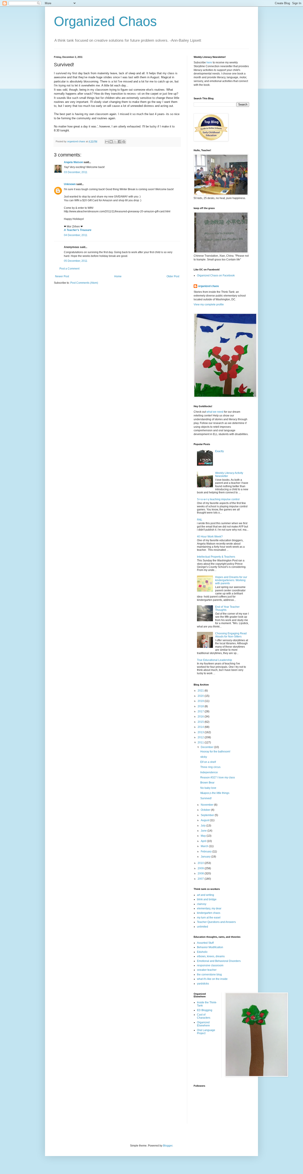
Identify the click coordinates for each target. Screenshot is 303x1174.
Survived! (206, 798)
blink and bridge (206, 899)
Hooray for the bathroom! (215, 751)
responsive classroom (210, 965)
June (204, 830)
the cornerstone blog (209, 974)
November (207, 804)
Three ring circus (210, 767)
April (204, 841)
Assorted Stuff (205, 942)
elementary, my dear (209, 908)
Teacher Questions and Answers (216, 922)
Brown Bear (207, 782)
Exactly (219, 451)
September (208, 815)
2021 (201, 690)
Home (118, 276)
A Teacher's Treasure (77, 230)
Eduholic (202, 951)
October (206, 809)
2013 (201, 732)
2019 (201, 701)
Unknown (70, 184)
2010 (201, 863)
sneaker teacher (206, 969)
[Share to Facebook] (119, 141)
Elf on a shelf (208, 762)
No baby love (208, 787)
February (206, 851)
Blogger (167, 1145)
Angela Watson (73, 162)
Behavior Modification (210, 947)
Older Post (173, 276)
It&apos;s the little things (214, 793)
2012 (201, 737)
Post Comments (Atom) (84, 282)
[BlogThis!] (111, 141)
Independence (209, 772)
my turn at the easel (208, 917)
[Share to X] (115, 141)
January (206, 856)
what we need (215, 411)
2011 (201, 742)
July (203, 825)
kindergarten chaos (208, 912)
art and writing (205, 895)
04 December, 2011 (75, 235)
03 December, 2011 (75, 172)
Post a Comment (69, 268)
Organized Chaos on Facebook (216, 275)
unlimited (202, 926)
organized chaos (208, 286)
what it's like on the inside (212, 979)
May (204, 835)
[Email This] (107, 141)
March (205, 846)
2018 (201, 706)
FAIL (199, 519)
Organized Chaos (105, 21)
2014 (201, 727)
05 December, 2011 (75, 260)
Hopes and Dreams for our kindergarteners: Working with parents (231, 580)
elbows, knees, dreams (211, 956)
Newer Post (62, 276)
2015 (201, 721)
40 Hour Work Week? (210, 536)
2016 (201, 716)
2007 (201, 878)
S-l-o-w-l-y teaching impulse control (218, 499)
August (205, 820)
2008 (201, 873)
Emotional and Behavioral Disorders (219, 961)
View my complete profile (209, 304)
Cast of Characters (203, 1016)
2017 (201, 711)
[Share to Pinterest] (124, 141)
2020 (201, 695)
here (209, 62)
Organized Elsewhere (203, 1024)
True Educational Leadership (214, 660)
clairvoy (201, 904)
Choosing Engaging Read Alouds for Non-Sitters (231, 635)
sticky (203, 756)
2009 (201, 868)
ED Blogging (204, 1010)
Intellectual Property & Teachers (216, 556)
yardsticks (203, 983)
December (207, 747)
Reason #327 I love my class (217, 777)
